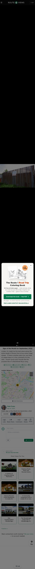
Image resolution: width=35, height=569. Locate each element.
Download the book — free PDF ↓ (17, 296)
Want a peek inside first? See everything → (16, 303)
